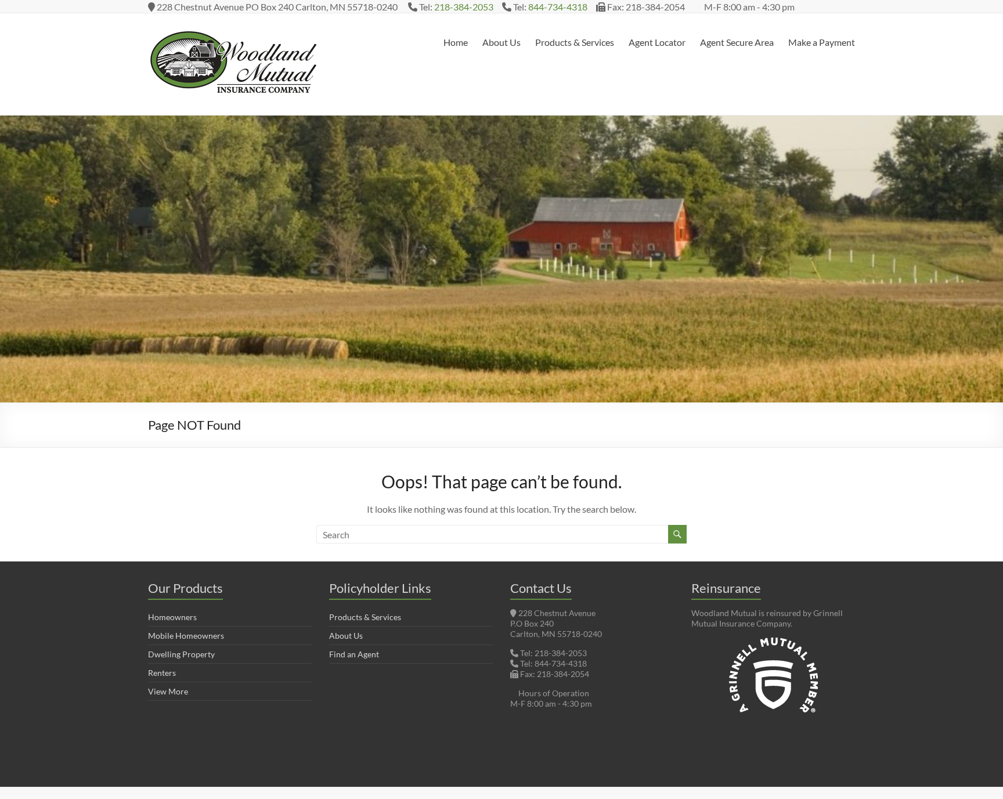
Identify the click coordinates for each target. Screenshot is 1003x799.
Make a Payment (821, 42)
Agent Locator (657, 42)
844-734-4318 (557, 6)
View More (168, 691)
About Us (501, 42)
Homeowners (172, 617)
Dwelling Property (181, 654)
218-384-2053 (463, 6)
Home (455, 42)
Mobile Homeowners (186, 635)
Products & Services (574, 42)
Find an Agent (354, 654)
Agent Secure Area (737, 42)
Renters (162, 673)
